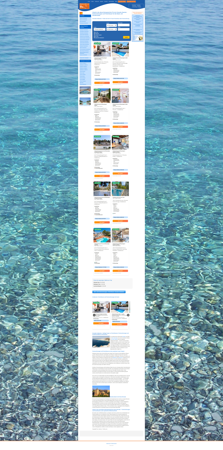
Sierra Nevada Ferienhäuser (84, 50)
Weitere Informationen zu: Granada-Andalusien (138, 13)
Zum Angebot (102, 82)
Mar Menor (81, 82)
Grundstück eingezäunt (99, 37)
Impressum (108, 443)
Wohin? (95, 27)
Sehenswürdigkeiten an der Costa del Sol (138, 30)
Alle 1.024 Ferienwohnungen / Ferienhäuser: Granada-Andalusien (109, 291)
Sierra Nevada (114, 337)
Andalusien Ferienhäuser (84, 29)
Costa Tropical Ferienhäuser (84, 44)
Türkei (116, 1)
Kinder (119, 27)
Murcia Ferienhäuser (83, 47)
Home (89, 1)
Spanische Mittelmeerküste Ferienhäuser (84, 53)
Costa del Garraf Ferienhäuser (84, 39)
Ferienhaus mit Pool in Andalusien (137, 22)
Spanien (101, 1)
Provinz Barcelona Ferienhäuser (85, 49)
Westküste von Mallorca (84, 69)
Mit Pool (96, 32)
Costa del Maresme (83, 84)
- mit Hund (134, 5)
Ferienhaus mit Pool (131, 1)
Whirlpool (97, 33)
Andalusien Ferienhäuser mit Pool (85, 94)
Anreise (107, 23)
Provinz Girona (82, 76)
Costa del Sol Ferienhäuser (84, 41)
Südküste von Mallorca (83, 68)
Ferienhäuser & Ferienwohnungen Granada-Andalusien (137, 16)
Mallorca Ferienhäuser (83, 18)
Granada (123, 336)
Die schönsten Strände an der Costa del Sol (138, 33)
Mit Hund (96, 36)
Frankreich (97, 1)
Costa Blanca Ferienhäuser (84, 31)
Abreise (107, 27)
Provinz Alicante (82, 71)
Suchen (126, 37)
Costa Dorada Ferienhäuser (84, 42)
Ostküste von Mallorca (83, 66)
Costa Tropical (114, 339)
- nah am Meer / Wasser (136, 6)
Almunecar (121, 357)
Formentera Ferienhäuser (84, 23)
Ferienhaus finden (122, 1)
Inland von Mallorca (83, 63)
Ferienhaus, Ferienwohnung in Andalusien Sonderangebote (137, 25)
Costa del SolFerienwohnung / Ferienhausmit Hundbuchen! (136, 38)
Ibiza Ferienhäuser (83, 21)
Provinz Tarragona (83, 81)
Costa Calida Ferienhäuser (84, 34)
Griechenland (111, 1)
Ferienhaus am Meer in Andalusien (137, 19)
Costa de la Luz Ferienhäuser (84, 36)
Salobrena (115, 357)
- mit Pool (138, 5)
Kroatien (106, 1)
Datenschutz (113, 443)
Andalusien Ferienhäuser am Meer (85, 105)
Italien (92, 1)
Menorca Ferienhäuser (83, 19)
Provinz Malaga (82, 79)
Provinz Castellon (83, 74)
